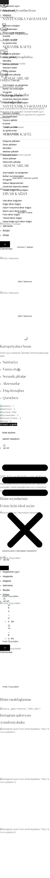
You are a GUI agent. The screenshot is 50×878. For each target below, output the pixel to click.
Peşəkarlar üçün (11, 6)
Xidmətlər (8, 226)
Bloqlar (6, 230)
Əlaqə (6, 235)
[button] (25, 505)
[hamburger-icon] (4, 2)
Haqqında (8, 576)
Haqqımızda (9, 10)
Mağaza (7, 15)
